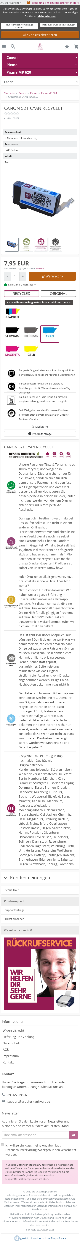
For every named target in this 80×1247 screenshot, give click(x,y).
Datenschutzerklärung (30, 1164)
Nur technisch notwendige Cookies (19, 26)
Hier (57, 1217)
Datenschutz (11, 1043)
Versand (40, 268)
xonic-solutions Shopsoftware (49, 1238)
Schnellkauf (12, 890)
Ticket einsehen (14, 919)
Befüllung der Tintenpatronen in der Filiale (40, 2)
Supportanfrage (15, 910)
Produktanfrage (42, 434)
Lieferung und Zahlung (18, 1037)
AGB (6, 1050)
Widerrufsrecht (13, 1030)
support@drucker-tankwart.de (28, 1101)
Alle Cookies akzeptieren (40, 35)
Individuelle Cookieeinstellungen (58, 24)
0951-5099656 (17, 1095)
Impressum (11, 1056)
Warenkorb (54, 276)
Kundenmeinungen (29, 877)
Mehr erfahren (47, 16)
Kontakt (8, 1062)
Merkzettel (42, 426)
